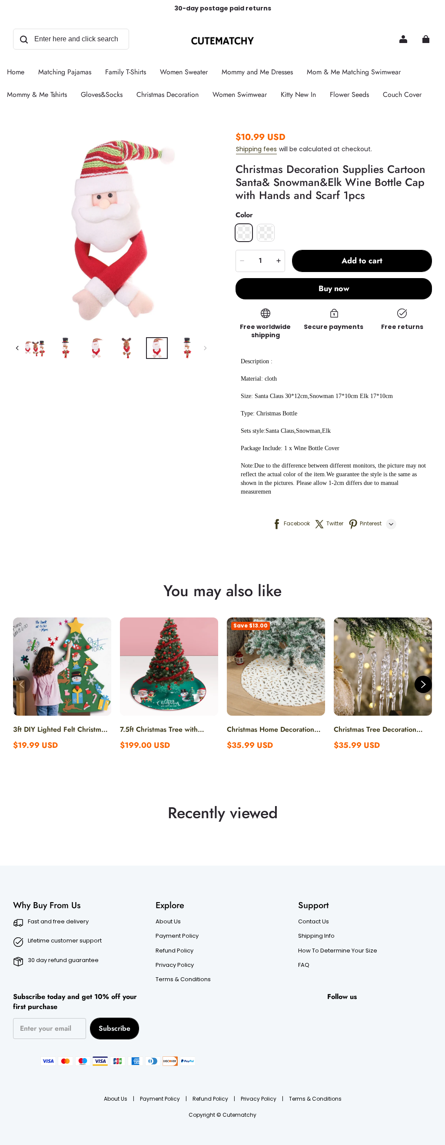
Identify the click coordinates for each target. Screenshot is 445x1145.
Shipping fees (256, 149)
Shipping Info (316, 936)
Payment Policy (177, 936)
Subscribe (114, 1028)
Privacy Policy (175, 965)
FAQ (303, 965)
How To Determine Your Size (337, 951)
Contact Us (313, 922)
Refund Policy (174, 951)
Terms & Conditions (183, 979)
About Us (168, 922)
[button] (244, 232)
